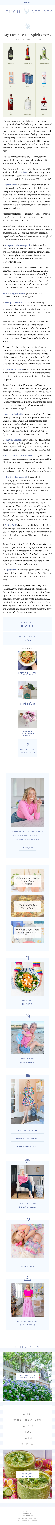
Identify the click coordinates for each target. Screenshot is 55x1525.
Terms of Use (27, 1513)
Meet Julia (27, 847)
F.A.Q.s (27, 1438)
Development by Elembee (27, 1520)
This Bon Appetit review (14, 293)
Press (27, 1432)
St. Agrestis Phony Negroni (17, 245)
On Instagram (27, 1375)
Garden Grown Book (27, 1420)
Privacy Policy (27, 1516)
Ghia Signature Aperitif (16, 477)
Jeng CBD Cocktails (13, 440)
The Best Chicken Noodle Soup (27, 906)
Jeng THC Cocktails (14, 414)
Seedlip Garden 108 (13, 302)
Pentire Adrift (11, 525)
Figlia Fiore (11, 570)
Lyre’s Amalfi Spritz (14, 369)
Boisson (24, 172)
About (27, 1414)
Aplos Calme (10, 185)
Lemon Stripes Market (27, 1138)
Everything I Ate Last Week (27, 674)
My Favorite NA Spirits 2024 (27, 34)
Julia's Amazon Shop (27, 1146)
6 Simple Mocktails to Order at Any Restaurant (27, 881)
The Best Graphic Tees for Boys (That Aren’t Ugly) (27, 932)
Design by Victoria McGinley (27, 1518)
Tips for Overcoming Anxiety (27, 733)
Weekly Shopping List (27, 703)
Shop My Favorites (27, 1130)
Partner (27, 1426)
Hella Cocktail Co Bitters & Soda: (19, 455)
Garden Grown (27, 1473)
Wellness (36, 40)
